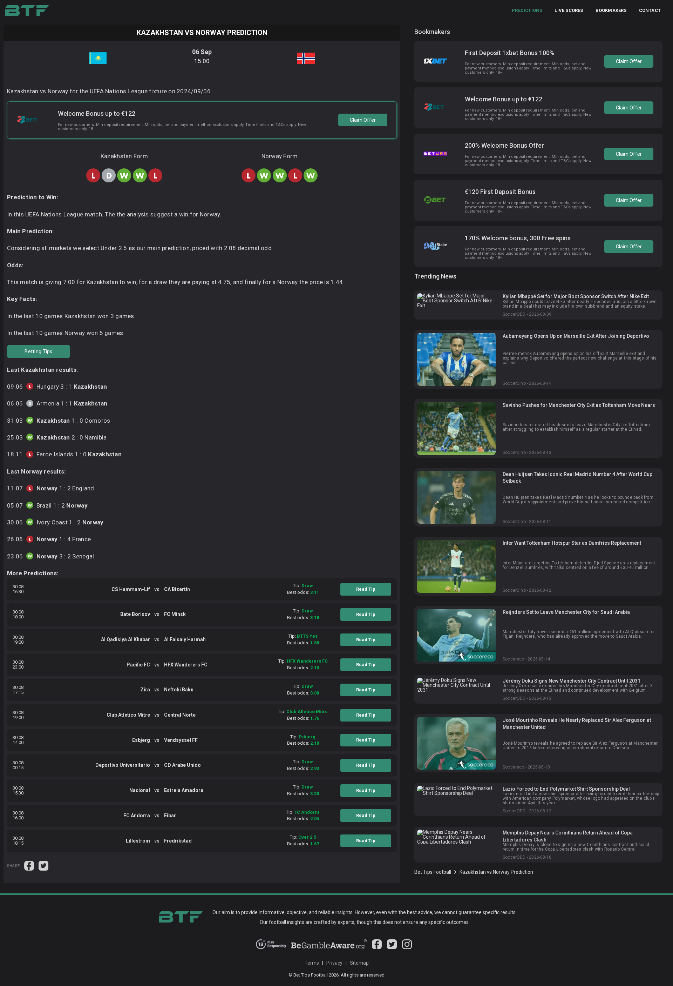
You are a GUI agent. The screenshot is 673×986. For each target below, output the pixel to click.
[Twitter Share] (43, 865)
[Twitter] (392, 947)
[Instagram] (407, 947)
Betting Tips (38, 351)
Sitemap (359, 963)
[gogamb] (329, 947)
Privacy (334, 963)
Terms (312, 963)
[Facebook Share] (30, 865)
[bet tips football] (27, 10)
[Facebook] (377, 947)
